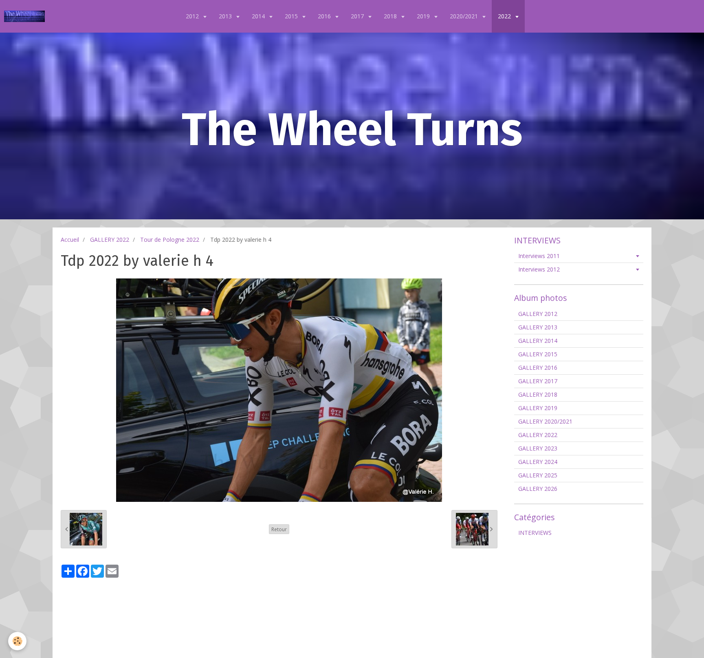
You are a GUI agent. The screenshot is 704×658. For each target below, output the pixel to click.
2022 (505, 16)
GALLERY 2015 (537, 354)
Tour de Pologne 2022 (169, 239)
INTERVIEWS (535, 533)
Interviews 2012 (539, 269)
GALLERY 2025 (537, 475)
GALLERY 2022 (109, 239)
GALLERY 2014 (537, 340)
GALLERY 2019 (537, 408)
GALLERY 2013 (537, 327)
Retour (279, 529)
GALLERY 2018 (537, 394)
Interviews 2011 (539, 256)
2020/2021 (465, 16)
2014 (259, 16)
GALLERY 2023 (537, 448)
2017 (358, 16)
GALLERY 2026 (537, 488)
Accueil (70, 239)
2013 (226, 16)
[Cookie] (17, 641)
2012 (193, 16)
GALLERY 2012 (537, 314)
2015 (292, 16)
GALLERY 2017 (537, 381)
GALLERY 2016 (537, 367)
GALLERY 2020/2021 (545, 421)
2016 (325, 16)
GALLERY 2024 (537, 462)
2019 (424, 16)
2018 (391, 16)
